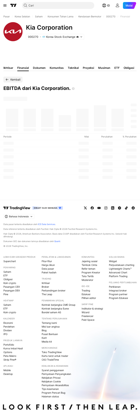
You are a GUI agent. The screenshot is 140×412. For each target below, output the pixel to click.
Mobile (7, 370)
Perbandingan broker (53, 290)
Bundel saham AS (51, 312)
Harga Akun (48, 264)
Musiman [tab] (104, 67)
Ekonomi (8, 322)
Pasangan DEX (11, 290)
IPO (5, 334)
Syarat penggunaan (53, 370)
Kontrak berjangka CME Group (58, 304)
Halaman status (50, 396)
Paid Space (88, 319)
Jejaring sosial (89, 261)
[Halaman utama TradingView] (13, 5)
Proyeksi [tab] (88, 67)
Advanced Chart (118, 272)
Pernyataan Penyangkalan (56, 373)
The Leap (47, 294)
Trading (86, 290)
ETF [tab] (117, 67)
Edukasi (86, 294)
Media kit (47, 341)
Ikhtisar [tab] (8, 67)
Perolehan (9, 326)
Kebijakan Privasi (51, 377)
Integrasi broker (118, 290)
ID (108, 5)
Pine (5, 294)
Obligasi (7, 279)
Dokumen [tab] (39, 67)
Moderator (87, 279)
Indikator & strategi (92, 308)
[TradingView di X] (85, 208)
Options (7, 352)
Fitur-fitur (47, 261)
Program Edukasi (118, 298)
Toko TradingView (52, 352)
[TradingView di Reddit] (133, 208)
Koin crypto (9, 283)
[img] (77, 36)
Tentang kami (49, 322)
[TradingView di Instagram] (105, 208)
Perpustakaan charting (121, 264)
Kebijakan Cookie (51, 381)
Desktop (8, 373)
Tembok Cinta (89, 264)
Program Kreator (91, 272)
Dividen (7, 330)
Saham (7, 271)
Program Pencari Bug (53, 392)
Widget (113, 261)
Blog (44, 330)
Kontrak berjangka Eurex (55, 308)
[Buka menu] (5, 5)
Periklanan (115, 286)
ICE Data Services (46, 224)
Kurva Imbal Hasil (13, 348)
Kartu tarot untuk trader (55, 355)
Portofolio (8, 344)
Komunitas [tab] (57, 67)
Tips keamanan (50, 388)
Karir (44, 337)
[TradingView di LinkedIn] (112, 208)
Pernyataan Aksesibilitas (55, 385)
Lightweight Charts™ (120, 268)
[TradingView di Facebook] (92, 208)
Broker (45, 286)
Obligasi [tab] (129, 67)
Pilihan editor (89, 298)
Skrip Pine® (9, 359)
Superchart (9, 261)
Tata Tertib (88, 276)
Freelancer (87, 316)
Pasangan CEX (11, 286)
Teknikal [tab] (73, 67)
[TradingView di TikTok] (126, 208)
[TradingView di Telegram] (119, 208)
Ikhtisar (46, 283)
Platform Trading (118, 276)
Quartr (57, 241)
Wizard (85, 312)
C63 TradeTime (50, 359)
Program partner (118, 294)
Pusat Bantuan (50, 334)
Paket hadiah (49, 272)
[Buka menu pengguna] (117, 5)
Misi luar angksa (51, 326)
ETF (5, 275)
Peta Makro (9, 355)
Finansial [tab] (23, 67)
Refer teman (88, 268)
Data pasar (48, 268)
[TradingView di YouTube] (99, 208)
